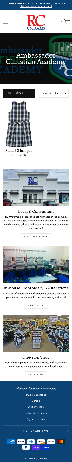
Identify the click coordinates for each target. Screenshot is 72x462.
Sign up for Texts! (36, 419)
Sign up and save (36, 431)
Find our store (36, 236)
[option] (36, 5)
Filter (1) (20, 93)
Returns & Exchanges (36, 395)
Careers (36, 401)
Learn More (36, 305)
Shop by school (36, 407)
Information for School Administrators (36, 388)
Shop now (36, 374)
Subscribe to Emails (36, 413)
